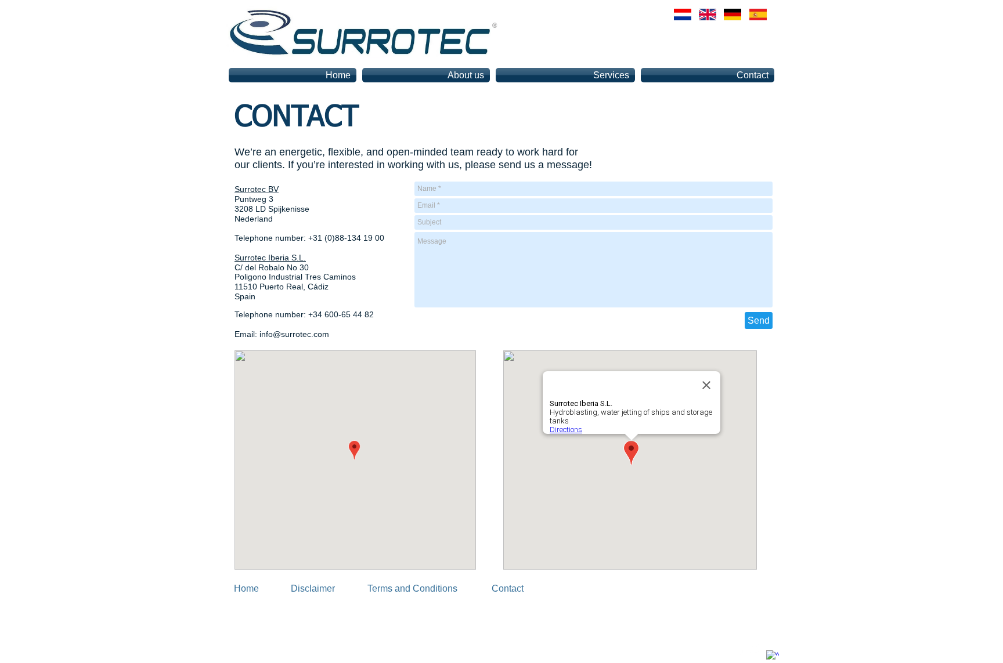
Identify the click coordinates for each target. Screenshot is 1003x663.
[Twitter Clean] (756, 649)
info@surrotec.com (294, 334)
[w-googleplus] (772, 656)
